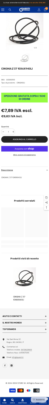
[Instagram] (11, 365)
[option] (24, 3)
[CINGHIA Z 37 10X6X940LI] (24, 278)
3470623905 (26, 350)
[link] (12, 241)
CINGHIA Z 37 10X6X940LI (19, 298)
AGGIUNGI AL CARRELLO (24, 139)
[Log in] (39, 9)
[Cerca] (9, 9)
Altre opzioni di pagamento (24, 155)
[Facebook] (5, 365)
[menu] (2, 9)
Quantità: (5, 126)
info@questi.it (17, 357)
